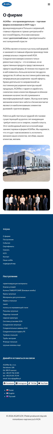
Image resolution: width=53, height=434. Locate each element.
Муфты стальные (10, 301)
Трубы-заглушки (9, 338)
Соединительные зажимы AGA (15, 328)
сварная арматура (10, 318)
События (6, 243)
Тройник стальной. (10, 335)
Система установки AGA (12, 321)
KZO (5, 253)
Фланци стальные (10, 342)
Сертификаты (8, 246)
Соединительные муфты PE (14, 331)
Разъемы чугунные (10, 311)
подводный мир (9, 263)
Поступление (8, 239)
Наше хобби (8, 260)
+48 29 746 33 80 (12, 373)
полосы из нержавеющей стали (15, 307)
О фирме (6, 236)
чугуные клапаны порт (12, 345)
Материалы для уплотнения (14, 297)
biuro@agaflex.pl (14, 378)
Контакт (6, 257)
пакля (5, 304)
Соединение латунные (12, 325)
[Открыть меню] (49, 4)
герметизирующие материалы (15, 283)
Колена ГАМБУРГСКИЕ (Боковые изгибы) (19, 290)
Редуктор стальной (10, 314)
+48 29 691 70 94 (12, 376)
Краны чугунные (9, 294)
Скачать (6, 250)
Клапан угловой (9, 287)
